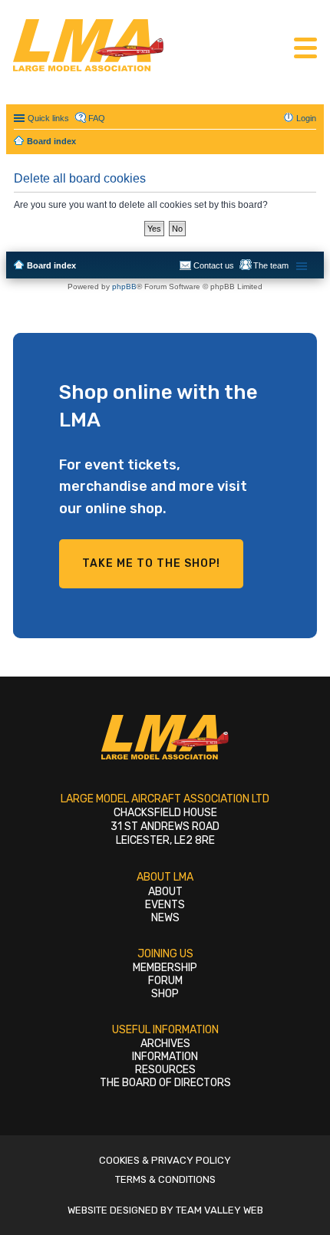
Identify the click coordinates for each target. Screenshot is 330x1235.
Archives (165, 1043)
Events (165, 904)
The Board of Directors (165, 1082)
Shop (165, 993)
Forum (165, 980)
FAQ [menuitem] (96, 118)
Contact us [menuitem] (213, 265)
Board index (51, 265)
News (165, 917)
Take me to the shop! (151, 563)
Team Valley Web (219, 1210)
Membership (165, 967)
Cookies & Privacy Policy (165, 1160)
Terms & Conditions (165, 1179)
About (165, 891)
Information (165, 1056)
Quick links (48, 118)
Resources (165, 1069)
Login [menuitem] (306, 118)
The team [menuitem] (271, 265)
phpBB (124, 286)
